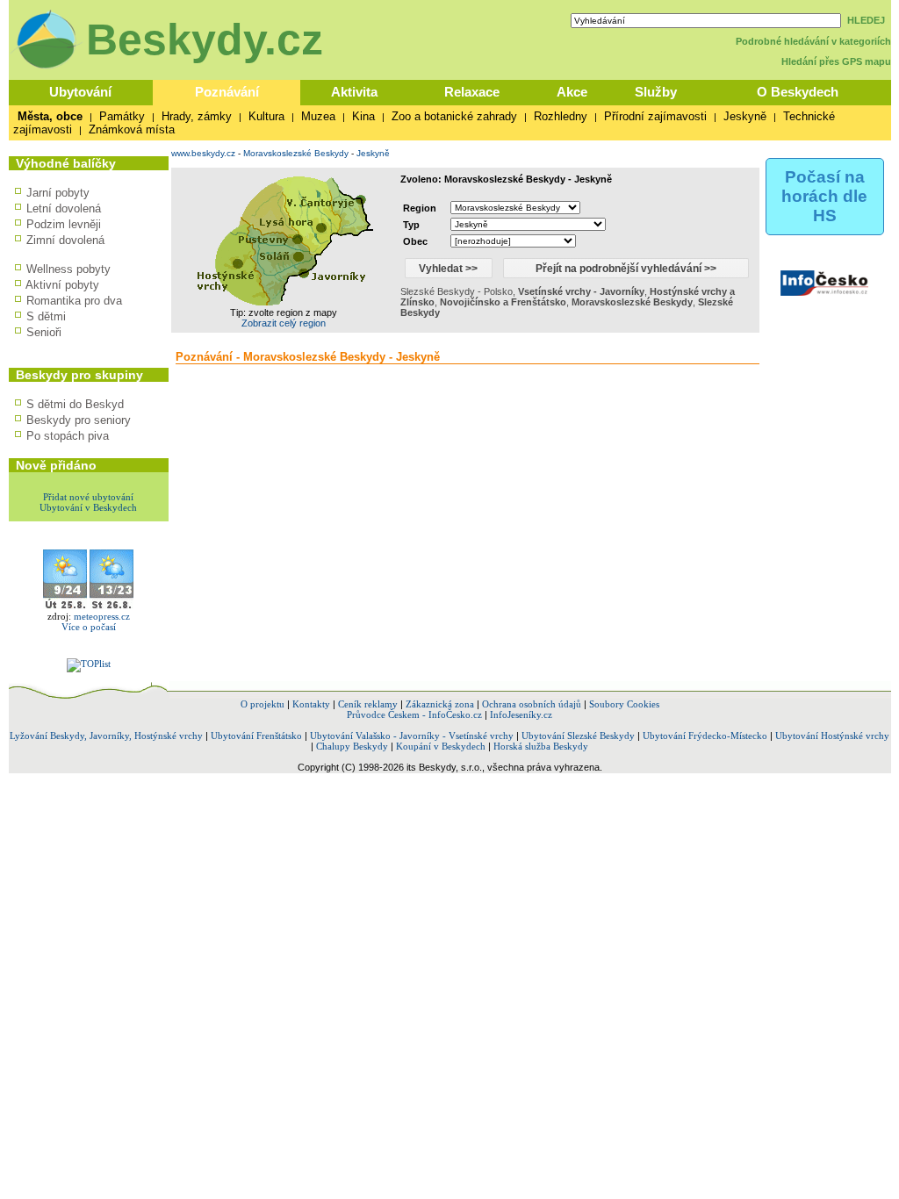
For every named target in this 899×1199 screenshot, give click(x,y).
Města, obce (50, 116)
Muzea (318, 116)
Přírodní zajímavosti (655, 116)
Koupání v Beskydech (440, 746)
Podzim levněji (63, 224)
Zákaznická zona (440, 704)
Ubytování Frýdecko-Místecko (705, 735)
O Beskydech (797, 91)
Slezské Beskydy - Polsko (456, 291)
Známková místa (132, 129)
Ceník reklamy (368, 704)
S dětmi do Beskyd (75, 404)
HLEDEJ (866, 20)
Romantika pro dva (74, 300)
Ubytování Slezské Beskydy (578, 735)
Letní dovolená (63, 208)
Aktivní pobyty (62, 284)
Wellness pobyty (68, 269)
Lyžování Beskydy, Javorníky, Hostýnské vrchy (106, 735)
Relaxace (472, 91)
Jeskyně (744, 116)
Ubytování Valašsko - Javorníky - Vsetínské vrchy (412, 735)
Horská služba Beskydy (540, 746)
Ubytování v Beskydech (88, 507)
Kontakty (311, 704)
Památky (122, 116)
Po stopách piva (67, 435)
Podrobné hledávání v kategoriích (813, 41)
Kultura (266, 116)
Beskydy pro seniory (78, 420)
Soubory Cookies (624, 704)
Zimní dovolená (65, 240)
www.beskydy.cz (203, 153)
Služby (656, 91)
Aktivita (354, 91)
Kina (363, 116)
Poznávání (227, 91)
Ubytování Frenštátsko (256, 735)
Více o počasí (88, 626)
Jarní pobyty (58, 192)
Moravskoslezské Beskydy (296, 153)
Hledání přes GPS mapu (836, 61)
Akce (572, 91)
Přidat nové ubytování (88, 497)
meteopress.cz (102, 616)
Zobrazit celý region (283, 323)
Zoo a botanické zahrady (454, 116)
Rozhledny (560, 116)
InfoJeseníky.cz (521, 714)
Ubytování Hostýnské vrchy (832, 735)
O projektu (262, 704)
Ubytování (80, 91)
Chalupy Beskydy (352, 746)
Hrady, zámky (197, 116)
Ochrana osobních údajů (531, 704)
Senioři (43, 332)
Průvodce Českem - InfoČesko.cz (414, 714)
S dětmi (46, 316)
